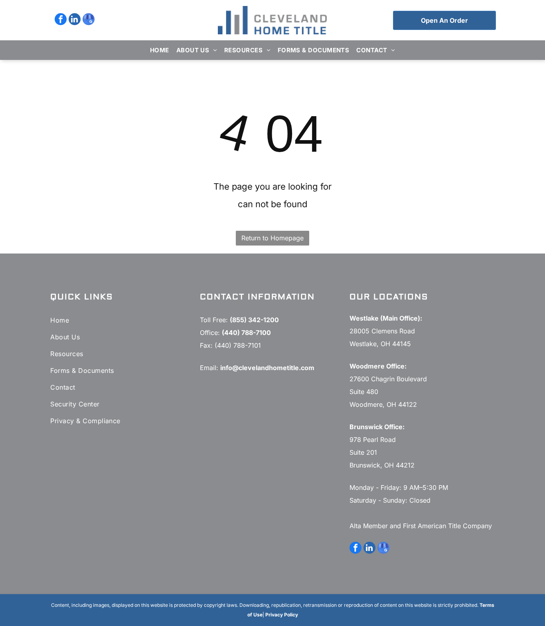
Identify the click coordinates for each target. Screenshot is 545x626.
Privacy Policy (281, 615)
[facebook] (61, 20)
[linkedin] (75, 20)
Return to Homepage (272, 238)
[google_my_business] (89, 20)
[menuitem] (159, 50)
